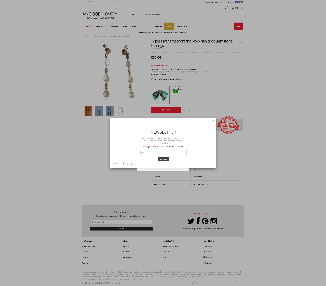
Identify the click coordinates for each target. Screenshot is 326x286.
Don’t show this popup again (124, 164)
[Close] (214, 120)
